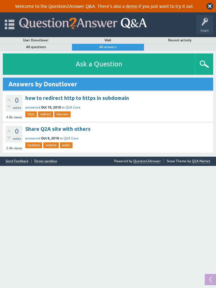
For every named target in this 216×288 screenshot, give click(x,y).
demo (131, 6)
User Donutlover (36, 40)
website (51, 145)
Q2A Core (73, 107)
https (31, 114)
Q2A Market (201, 161)
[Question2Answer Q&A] (83, 22)
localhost (34, 145)
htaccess (62, 114)
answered (32, 107)
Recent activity (180, 40)
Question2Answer (147, 161)
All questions (36, 47)
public (66, 145)
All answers (107, 47)
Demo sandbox (45, 161)
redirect (45, 114)
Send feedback (17, 161)
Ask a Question (99, 64)
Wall (108, 40)
